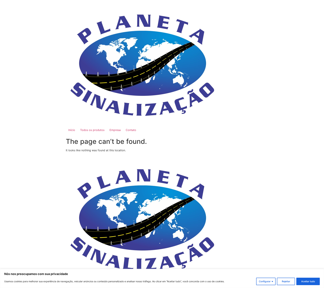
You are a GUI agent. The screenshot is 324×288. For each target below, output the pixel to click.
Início (71, 130)
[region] (162, 278)
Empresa (115, 130)
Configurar (265, 281)
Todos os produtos (92, 130)
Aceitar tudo (308, 281)
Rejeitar (286, 281)
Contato (131, 130)
